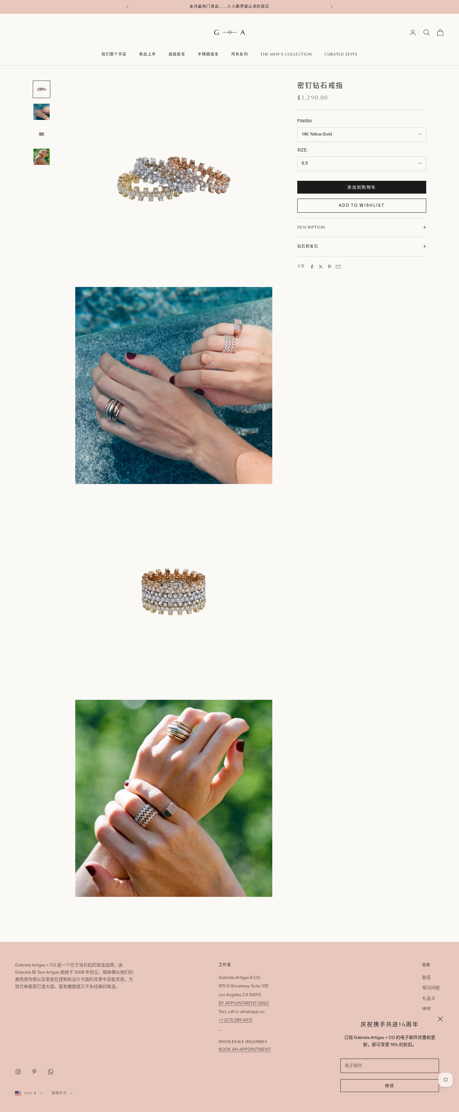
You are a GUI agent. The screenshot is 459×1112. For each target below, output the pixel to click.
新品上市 (147, 54)
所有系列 (239, 54)
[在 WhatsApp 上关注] (50, 1072)
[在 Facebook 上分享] (311, 266)
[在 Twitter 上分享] (320, 266)
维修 (426, 1009)
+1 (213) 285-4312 (235, 1020)
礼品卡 (428, 998)
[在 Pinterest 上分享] (329, 266)
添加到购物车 (361, 187)
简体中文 (59, 1093)
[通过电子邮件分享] (338, 266)
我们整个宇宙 (114, 54)
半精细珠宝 (208, 54)
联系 (426, 978)
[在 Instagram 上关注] (18, 1072)
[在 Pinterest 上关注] (34, 1072)
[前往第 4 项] (41, 157)
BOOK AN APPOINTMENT (245, 1049)
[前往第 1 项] (41, 89)
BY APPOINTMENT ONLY (244, 1003)
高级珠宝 (177, 54)
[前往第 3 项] (41, 134)
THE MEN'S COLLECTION (286, 54)
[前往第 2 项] (41, 112)
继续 (390, 1086)
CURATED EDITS (341, 54)
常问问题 (431, 988)
